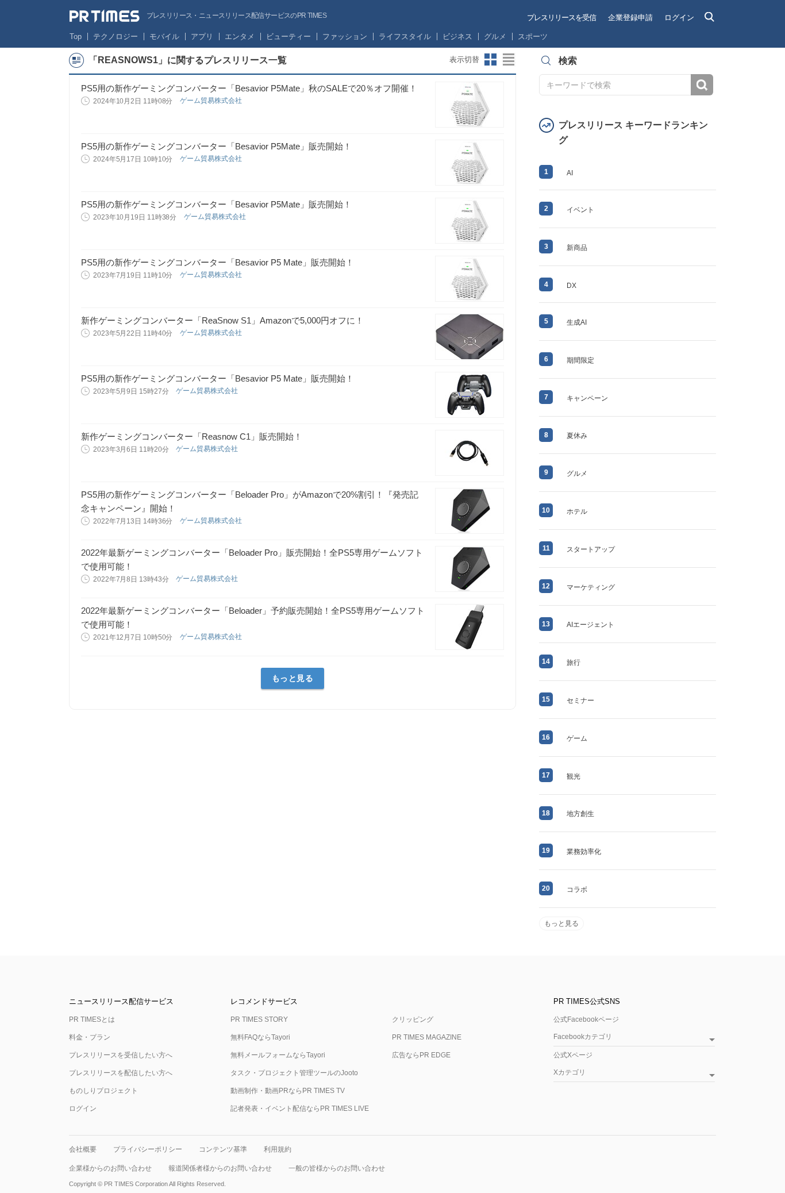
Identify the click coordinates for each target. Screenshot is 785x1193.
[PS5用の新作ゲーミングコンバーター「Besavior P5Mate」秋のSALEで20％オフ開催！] (469, 105)
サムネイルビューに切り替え (491, 60)
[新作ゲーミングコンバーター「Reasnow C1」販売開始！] (469, 453)
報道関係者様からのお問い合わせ (220, 1168)
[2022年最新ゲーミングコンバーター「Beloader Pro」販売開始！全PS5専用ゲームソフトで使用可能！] (469, 569)
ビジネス (457, 36)
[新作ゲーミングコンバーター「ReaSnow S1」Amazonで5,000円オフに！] (469, 337)
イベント (580, 210)
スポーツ (533, 36)
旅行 (573, 663)
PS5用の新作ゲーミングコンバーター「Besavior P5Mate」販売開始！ (216, 146)
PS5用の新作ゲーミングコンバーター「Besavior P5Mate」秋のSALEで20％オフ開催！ (249, 88)
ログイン (679, 17)
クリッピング (412, 1019)
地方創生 (580, 814)
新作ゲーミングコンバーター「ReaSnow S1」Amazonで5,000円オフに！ (222, 320)
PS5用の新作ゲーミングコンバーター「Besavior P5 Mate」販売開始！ (217, 262)
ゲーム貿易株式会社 (212, 101)
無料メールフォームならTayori (277, 1055)
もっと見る (293, 678)
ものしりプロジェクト (103, 1091)
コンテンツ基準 (223, 1149)
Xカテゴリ (569, 1072)
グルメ (495, 36)
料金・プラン (89, 1037)
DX (571, 286)
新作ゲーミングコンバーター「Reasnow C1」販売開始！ (191, 436)
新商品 (577, 248)
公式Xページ (572, 1055)
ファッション (344, 36)
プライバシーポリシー (147, 1149)
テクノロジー (115, 36)
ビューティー (288, 36)
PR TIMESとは (92, 1019)
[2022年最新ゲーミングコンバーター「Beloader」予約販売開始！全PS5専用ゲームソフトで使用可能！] (469, 627)
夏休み (577, 436)
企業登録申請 (630, 17)
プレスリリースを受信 (561, 17)
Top (76, 36)
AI (570, 173)
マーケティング (591, 587)
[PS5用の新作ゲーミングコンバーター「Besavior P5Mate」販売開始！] (469, 163)
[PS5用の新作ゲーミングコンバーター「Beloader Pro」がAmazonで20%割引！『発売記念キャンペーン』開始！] (469, 511)
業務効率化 (584, 852)
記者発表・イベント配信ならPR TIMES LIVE (299, 1109)
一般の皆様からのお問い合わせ (336, 1168)
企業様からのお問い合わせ (110, 1168)
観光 (573, 776)
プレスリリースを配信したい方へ (120, 1073)
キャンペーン (587, 398)
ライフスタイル (405, 36)
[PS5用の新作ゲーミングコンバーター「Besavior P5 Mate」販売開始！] (469, 279)
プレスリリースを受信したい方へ (120, 1055)
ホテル (577, 511)
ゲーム (577, 738)
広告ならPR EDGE (421, 1055)
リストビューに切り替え (509, 60)
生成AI (577, 322)
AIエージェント (590, 625)
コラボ (577, 890)
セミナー (580, 700)
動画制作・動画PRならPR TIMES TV (287, 1091)
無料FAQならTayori (260, 1037)
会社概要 (83, 1149)
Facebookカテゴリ (582, 1037)
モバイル (164, 36)
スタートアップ (591, 549)
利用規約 (277, 1149)
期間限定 (580, 360)
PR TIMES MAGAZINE (426, 1037)
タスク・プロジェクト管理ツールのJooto (294, 1073)
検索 (702, 84)
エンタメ (240, 36)
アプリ (202, 36)
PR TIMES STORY (259, 1019)
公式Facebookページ (586, 1019)
